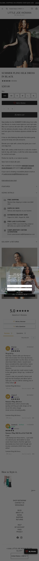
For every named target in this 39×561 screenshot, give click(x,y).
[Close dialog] (38, 267)
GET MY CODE (19, 292)
